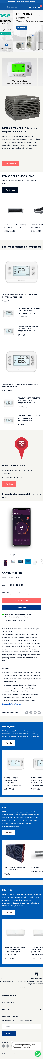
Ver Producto (11, 163)
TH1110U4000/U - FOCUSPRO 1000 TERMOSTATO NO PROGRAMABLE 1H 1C (20, 296)
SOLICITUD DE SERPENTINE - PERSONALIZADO (15, 869)
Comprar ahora (21, 607)
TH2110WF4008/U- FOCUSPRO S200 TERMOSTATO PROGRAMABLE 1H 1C (29, 400)
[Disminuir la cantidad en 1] (12, 592)
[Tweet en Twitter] (35, 712)
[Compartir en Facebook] (26, 712)
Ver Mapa (9, 484)
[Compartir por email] (39, 712)
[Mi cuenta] (34, 7)
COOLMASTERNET (13, 572)
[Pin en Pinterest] (30, 712)
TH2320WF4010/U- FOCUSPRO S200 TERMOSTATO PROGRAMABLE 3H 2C (29, 418)
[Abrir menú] (3, 7)
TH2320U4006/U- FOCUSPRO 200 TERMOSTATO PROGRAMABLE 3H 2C (20, 385)
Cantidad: (5, 592)
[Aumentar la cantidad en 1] (26, 592)
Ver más (9, 743)
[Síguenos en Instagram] (7, 1046)
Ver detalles (36, 494)
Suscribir (9, 1033)
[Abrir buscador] (30, 7)
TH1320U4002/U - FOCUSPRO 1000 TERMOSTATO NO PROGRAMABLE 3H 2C (29, 311)
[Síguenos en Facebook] (3, 1046)
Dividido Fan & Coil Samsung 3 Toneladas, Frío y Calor (15, 226)
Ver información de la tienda (15, 620)
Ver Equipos (10, 190)
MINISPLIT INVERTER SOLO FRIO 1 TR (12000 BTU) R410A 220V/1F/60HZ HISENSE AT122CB (14, 950)
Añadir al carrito (21, 600)
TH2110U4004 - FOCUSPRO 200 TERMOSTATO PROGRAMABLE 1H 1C (28, 328)
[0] (39, 7)
